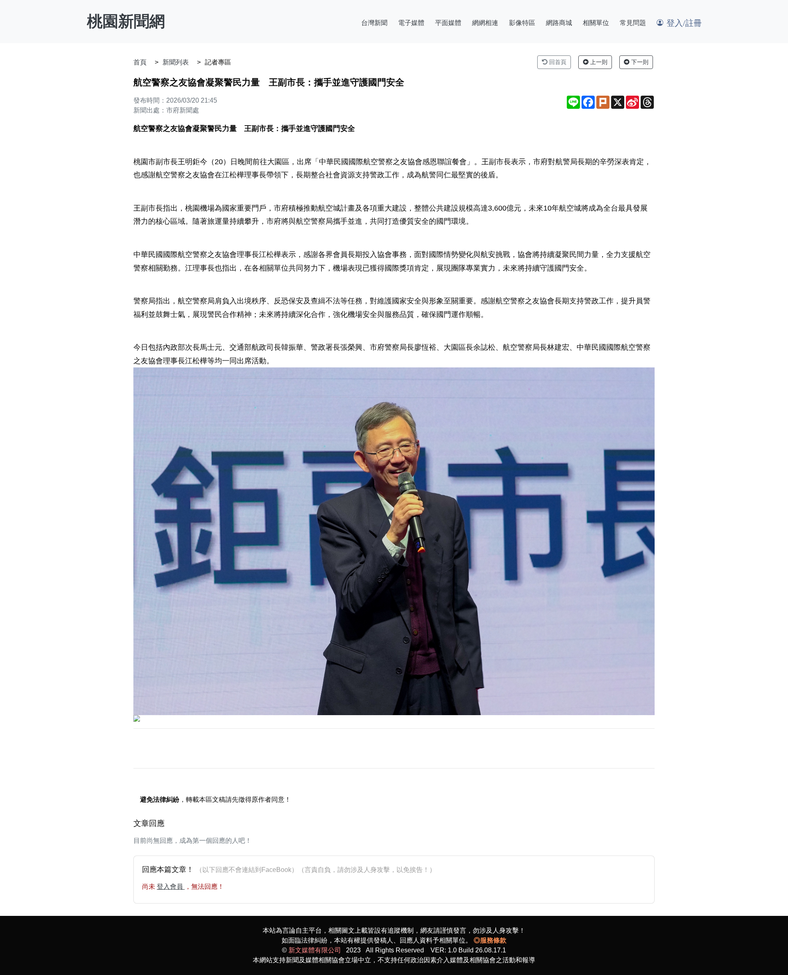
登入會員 (171, 886)
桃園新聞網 (126, 21)
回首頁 (556, 62)
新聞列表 (176, 62)
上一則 (598, 62)
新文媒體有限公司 (315, 950)
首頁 (140, 62)
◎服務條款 (490, 940)
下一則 (639, 62)
